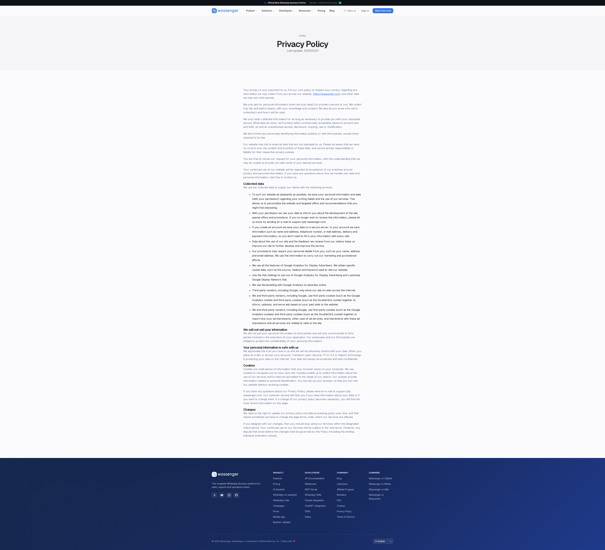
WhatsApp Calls (281, 500)
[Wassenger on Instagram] (229, 495)
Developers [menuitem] (285, 10)
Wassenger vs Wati (379, 489)
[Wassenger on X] (214, 495)
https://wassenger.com (326, 94)
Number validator (282, 522)
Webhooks (310, 484)
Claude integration (314, 500)
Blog (339, 478)
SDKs (307, 511)
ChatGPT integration (315, 505)
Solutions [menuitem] (267, 10)
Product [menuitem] (250, 10)
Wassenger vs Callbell (380, 478)
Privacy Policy (344, 511)
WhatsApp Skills (313, 494)
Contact (341, 505)
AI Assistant (279, 489)
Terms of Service (346, 516)
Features (277, 478)
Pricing (276, 484)
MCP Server (311, 489)
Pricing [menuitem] (321, 10)
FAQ (339, 500)
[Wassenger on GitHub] (236, 495)
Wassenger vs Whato (380, 484)
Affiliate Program (345, 489)
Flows (276, 511)
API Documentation (314, 478)
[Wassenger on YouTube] (222, 495)
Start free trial (383, 10)
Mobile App (279, 516)
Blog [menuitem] (332, 10)
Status (308, 516)
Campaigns (279, 505)
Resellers (341, 494)
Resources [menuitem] (305, 10)
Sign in (365, 10)
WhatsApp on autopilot (285, 494)
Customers (342, 484)
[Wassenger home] (225, 10)
